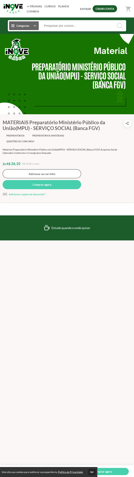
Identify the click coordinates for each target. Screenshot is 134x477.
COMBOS (33, 11)
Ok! (92, 472)
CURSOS (50, 6)
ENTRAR (85, 8)
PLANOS (63, 6)
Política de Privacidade (70, 472)
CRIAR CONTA (105, 8)
